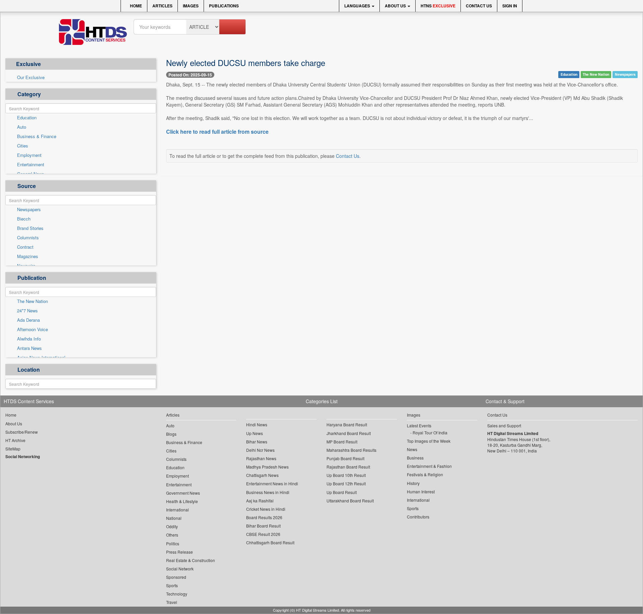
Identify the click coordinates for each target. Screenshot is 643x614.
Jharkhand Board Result (349, 433)
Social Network (180, 568)
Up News (254, 433)
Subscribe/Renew (21, 432)
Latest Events (419, 425)
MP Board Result (342, 441)
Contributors (418, 516)
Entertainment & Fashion (429, 466)
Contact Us (479, 6)
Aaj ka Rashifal (260, 500)
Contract (25, 247)
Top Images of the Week (428, 441)
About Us (396, 6)
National (174, 518)
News (412, 449)
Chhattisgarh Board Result (270, 542)
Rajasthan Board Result (348, 467)
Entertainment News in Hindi (272, 483)
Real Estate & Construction (190, 560)
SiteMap (12, 448)
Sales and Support (504, 425)
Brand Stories (30, 228)
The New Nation (32, 301)
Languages (357, 6)
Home (135, 6)
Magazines (27, 256)
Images (191, 6)
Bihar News (256, 441)
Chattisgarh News (262, 475)
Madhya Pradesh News (267, 467)
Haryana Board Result (347, 424)
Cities (22, 146)
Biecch (23, 219)
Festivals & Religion (425, 474)
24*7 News (27, 311)
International (177, 509)
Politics (172, 543)
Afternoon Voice (32, 329)
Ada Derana (28, 320)
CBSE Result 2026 (263, 534)
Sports (172, 585)
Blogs (171, 434)
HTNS (438, 6)
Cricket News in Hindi (265, 509)
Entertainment (30, 165)
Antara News (29, 348)
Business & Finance (36, 136)
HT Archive (15, 440)
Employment (29, 155)
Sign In (509, 6)
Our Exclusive (31, 77)
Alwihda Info (29, 339)
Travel (171, 602)
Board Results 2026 (264, 517)
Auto (21, 127)
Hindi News (256, 424)
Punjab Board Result (345, 458)
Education (27, 118)
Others (172, 535)
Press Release (179, 552)
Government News (183, 493)
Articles (162, 6)
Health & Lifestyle (182, 501)
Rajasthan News (261, 458)
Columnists (28, 238)
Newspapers (29, 209)
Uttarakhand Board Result (350, 500)
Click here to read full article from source (217, 131)
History (413, 483)
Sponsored (176, 577)
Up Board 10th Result (346, 475)
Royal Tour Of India (430, 432)
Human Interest (421, 491)
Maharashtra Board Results (351, 450)
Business (415, 457)
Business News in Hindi (267, 492)
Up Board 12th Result (346, 483)
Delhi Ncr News (260, 450)
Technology (176, 594)
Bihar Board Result (263, 526)
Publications (224, 6)
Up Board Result (342, 492)
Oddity (172, 526)
